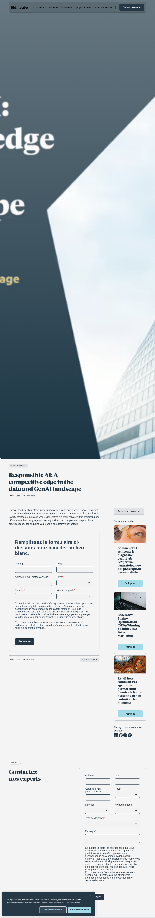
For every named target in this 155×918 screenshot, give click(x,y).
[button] (38, 7)
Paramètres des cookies (53, 910)
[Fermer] (90, 895)
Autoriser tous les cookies (79, 910)
